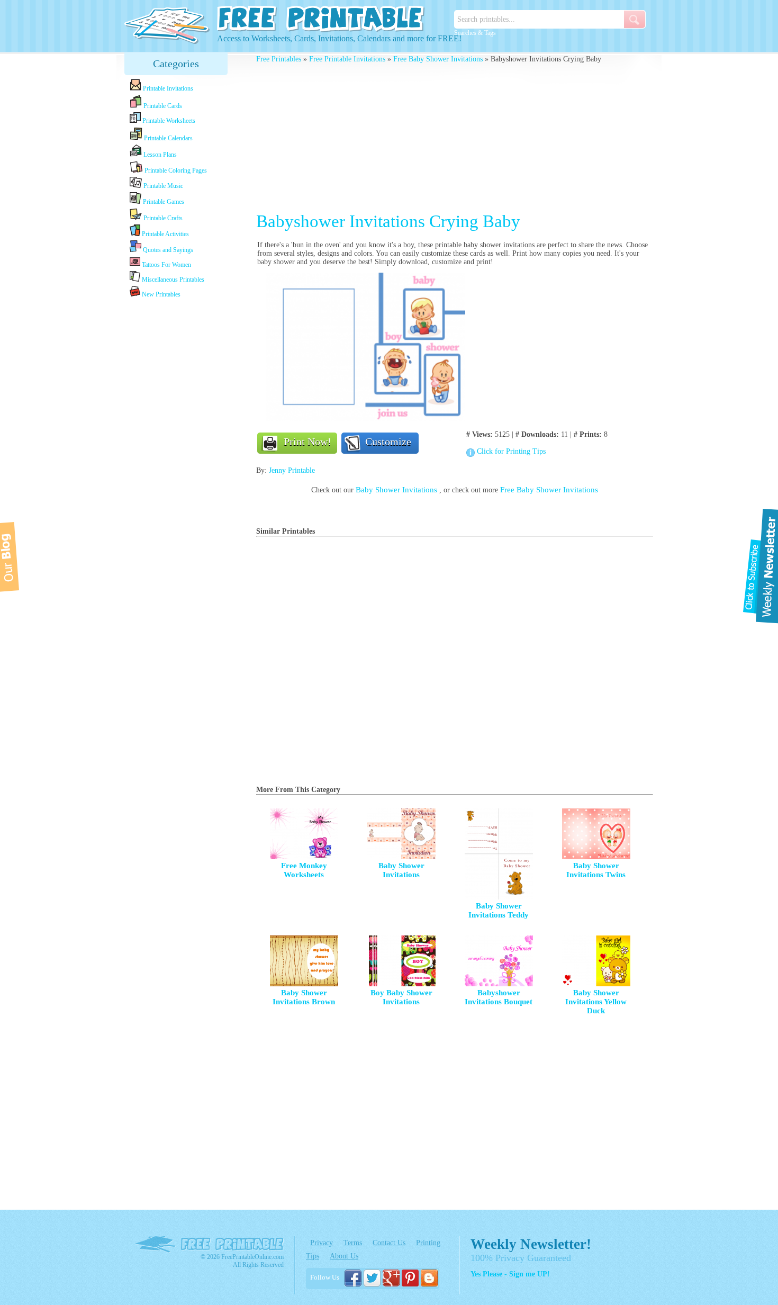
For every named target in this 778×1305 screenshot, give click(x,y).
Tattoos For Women (165, 264)
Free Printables (278, 59)
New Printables (160, 294)
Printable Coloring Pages (175, 170)
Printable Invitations (167, 88)
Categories (176, 63)
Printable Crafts (162, 218)
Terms (352, 1243)
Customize (388, 441)
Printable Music (162, 186)
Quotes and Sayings (167, 250)
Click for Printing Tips (511, 451)
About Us (344, 1256)
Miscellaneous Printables (172, 279)
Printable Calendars (167, 138)
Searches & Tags (475, 33)
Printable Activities (164, 234)
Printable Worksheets (168, 120)
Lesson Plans (159, 154)
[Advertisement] (176, 467)
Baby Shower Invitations (397, 489)
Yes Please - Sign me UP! (510, 1274)
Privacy (321, 1243)
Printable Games (162, 201)
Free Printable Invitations (347, 59)
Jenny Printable (292, 470)
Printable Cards (162, 106)
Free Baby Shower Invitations (438, 59)
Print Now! (307, 441)
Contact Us (389, 1243)
